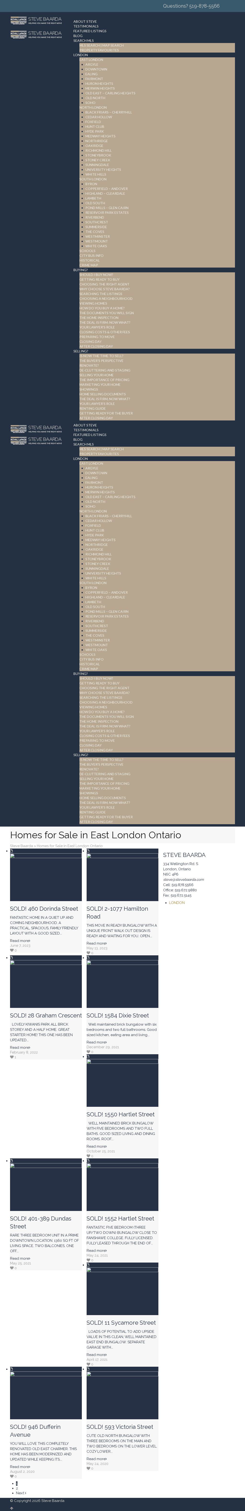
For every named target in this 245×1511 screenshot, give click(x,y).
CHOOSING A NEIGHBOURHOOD (106, 298)
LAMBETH (93, 198)
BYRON (91, 184)
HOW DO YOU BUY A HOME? (102, 308)
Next (20, 1493)
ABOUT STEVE (85, 21)
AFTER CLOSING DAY (96, 346)
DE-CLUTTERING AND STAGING (104, 370)
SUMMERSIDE (96, 227)
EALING (91, 74)
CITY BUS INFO (91, 255)
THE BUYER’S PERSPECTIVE (101, 361)
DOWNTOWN (96, 69)
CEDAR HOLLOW (98, 117)
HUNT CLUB (94, 126)
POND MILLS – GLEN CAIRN (106, 208)
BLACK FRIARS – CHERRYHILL (108, 112)
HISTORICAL (89, 260)
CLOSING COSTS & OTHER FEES (104, 332)
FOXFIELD (93, 122)
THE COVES (94, 232)
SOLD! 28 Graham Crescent (46, 1015)
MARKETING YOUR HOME (100, 384)
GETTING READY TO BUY (99, 279)
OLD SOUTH (95, 203)
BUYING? (80, 270)
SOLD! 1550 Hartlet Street (121, 1114)
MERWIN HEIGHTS (100, 88)
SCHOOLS (87, 251)
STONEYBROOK (98, 155)
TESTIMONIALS (86, 26)
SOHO (90, 103)
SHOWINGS (88, 389)
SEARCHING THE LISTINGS (100, 294)
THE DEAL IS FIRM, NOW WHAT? (104, 399)
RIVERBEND (94, 217)
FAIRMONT (94, 79)
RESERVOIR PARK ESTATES (107, 212)
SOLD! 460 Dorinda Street (44, 908)
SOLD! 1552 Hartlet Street (120, 1218)
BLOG (78, 36)
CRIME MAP (88, 265)
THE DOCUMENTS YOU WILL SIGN (106, 313)
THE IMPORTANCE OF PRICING (104, 380)
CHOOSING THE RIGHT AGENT (104, 284)
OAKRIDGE (94, 146)
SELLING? (80, 351)
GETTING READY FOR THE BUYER (106, 413)
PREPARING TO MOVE (97, 337)
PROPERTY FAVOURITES (99, 50)
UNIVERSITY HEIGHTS (103, 169)
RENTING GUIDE (92, 408)
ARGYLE (91, 64)
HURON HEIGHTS (99, 83)
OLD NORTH (95, 98)
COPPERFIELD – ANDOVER (106, 189)
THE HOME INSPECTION (98, 318)
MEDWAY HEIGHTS (100, 136)
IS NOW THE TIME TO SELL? (101, 356)
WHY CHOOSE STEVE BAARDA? (104, 289)
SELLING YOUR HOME (96, 375)
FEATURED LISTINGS (89, 31)
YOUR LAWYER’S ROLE (97, 327)
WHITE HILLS (95, 174)
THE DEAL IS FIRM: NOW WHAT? (104, 322)
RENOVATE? (89, 365)
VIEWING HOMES (93, 303)
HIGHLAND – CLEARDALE (105, 193)
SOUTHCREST (96, 222)
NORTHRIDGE (96, 141)
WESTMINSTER (97, 236)
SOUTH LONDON (92, 179)
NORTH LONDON (93, 107)
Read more (19, 941)
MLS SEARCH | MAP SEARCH (101, 45)
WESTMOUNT (96, 241)
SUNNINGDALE (97, 165)
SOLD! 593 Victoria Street (120, 1426)
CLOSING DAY (90, 341)
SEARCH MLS (83, 40)
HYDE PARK (94, 131)
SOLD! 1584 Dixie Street (118, 1015)
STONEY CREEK (97, 160)
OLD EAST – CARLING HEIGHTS (110, 93)
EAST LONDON (91, 60)
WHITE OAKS (96, 246)
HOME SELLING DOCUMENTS (102, 394)
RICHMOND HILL (98, 150)
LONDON (80, 55)
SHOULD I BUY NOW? (96, 275)
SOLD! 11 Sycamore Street (121, 1322)
